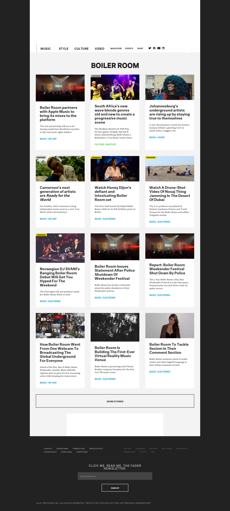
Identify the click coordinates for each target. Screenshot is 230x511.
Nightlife (111, 144)
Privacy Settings (95, 503)
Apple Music (182, 448)
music (43, 138)
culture (99, 144)
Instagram (166, 448)
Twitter (149, 48)
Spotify (143, 451)
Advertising (62, 448)
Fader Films (82, 451)
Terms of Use (79, 448)
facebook (154, 48)
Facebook (140, 448)
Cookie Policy (50, 451)
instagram (163, 48)
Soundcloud (129, 451)
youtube (158, 48)
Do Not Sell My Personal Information (128, 503)
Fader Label (66, 451)
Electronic (109, 218)
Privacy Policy (96, 448)
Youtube (153, 448)
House (161, 136)
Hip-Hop (52, 138)
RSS (153, 451)
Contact (48, 448)
